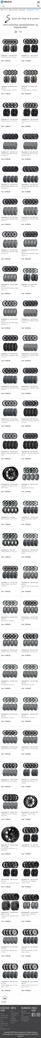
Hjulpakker (22, 10)
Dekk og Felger (13, 10)
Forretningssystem (8, 1034)
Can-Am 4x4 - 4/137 (33, 10)
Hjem (2, 10)
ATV (6, 10)
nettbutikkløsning (21, 1034)
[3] (4, 997)
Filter (20, 32)
